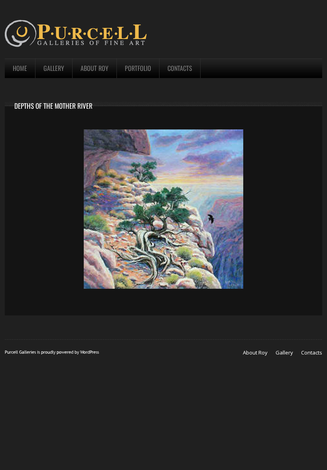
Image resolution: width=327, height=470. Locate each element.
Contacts (311, 352)
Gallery (284, 352)
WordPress (89, 352)
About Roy (255, 352)
